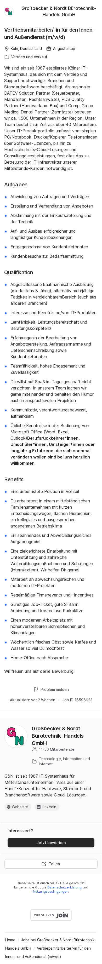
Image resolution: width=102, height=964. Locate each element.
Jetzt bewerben (51, 842)
